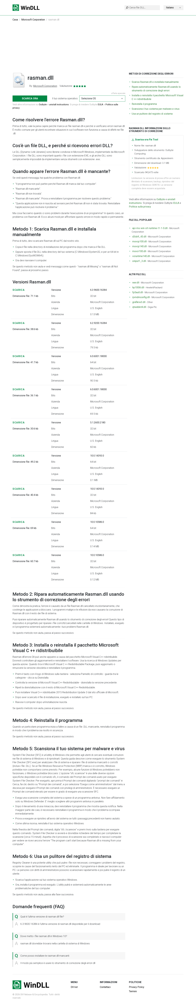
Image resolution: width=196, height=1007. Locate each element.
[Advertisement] (98, 49)
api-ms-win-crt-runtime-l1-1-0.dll (150, 228)
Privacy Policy (136, 987)
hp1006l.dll (138, 287)
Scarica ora (30, 98)
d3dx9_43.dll (139, 236)
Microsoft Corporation (33, 19)
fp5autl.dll (137, 292)
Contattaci (105, 987)
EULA (100, 104)
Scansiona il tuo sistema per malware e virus (155, 108)
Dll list (74, 987)
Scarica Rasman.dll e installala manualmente (155, 82)
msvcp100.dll (139, 241)
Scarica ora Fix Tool (146, 139)
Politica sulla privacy (140, 206)
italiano (170, 7)
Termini (133, 991)
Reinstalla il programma (144, 104)
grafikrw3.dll (138, 302)
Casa (15, 19)
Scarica (19, 289)
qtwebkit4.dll (139, 307)
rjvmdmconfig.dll (141, 297)
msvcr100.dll (139, 251)
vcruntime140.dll (141, 256)
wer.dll (135, 282)
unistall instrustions (59, 104)
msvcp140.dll (139, 246)
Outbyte (43, 104)
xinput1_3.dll (139, 261)
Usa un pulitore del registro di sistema (152, 113)
